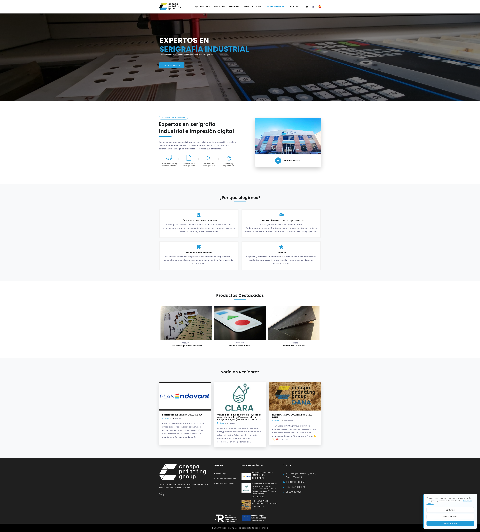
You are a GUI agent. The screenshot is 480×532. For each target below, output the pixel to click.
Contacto (295, 6)
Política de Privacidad (226, 478)
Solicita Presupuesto (276, 6)
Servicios (234, 6)
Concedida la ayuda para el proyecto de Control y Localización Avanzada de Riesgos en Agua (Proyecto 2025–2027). (239, 417)
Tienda (245, 6)
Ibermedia (263, 528)
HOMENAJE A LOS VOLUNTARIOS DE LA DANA (292, 416)
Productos (220, 6)
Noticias (256, 6)
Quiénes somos (203, 6)
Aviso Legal (221, 473)
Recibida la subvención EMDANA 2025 (182, 414)
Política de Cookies (225, 483)
